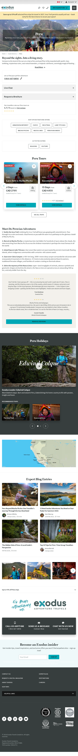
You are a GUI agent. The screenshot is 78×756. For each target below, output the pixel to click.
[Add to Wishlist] (34, 166)
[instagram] (15, 719)
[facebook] (4, 719)
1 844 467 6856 (47, 8)
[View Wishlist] (43, 8)
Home (4, 54)
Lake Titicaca (60, 125)
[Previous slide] (32, 426)
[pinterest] (20, 719)
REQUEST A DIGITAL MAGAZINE (12, 678)
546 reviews (21, 108)
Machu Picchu (23, 130)
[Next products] (74, 186)
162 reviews (59, 200)
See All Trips (39, 215)
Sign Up (54, 657)
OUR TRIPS (5, 687)
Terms (52, 663)
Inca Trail (46, 125)
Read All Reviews (39, 321)
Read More (39, 67)
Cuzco (35, 125)
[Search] (39, 8)
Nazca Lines (38, 130)
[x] (10, 719)
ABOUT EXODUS (7, 682)
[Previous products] (4, 186)
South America (12, 54)
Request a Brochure (13, 97)
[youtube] (26, 719)
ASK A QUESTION (59, 8)
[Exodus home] (8, 8)
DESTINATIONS (44, 678)
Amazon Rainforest (20, 125)
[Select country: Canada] (60, 2)
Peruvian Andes (53, 130)
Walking (33, 146)
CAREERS (42, 682)
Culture (44, 146)
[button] (39, 590)
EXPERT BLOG (43, 674)
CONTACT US (6, 674)
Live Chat (8, 88)
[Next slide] (45, 426)
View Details (21, 205)
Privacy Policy (45, 663)
